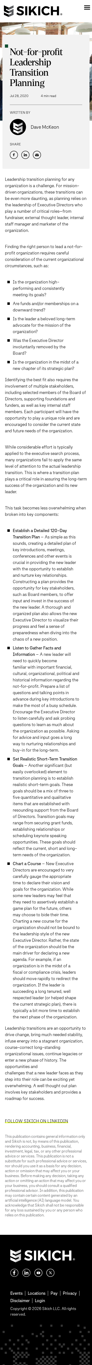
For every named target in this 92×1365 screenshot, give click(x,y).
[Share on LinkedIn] (25, 155)
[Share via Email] (37, 155)
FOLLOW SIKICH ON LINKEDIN (36, 1121)
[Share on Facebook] (14, 155)
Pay (54, 1293)
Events (16, 1293)
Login (40, 1300)
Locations (36, 1293)
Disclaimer (20, 1300)
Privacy (70, 1293)
